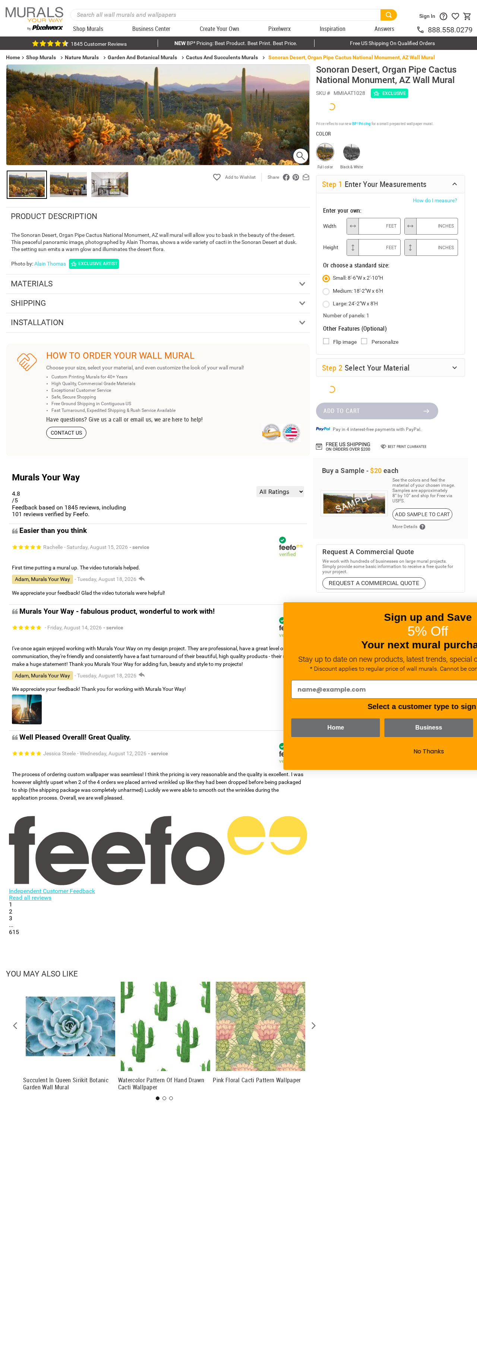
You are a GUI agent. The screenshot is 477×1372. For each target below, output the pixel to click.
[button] (15, 1025)
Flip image (345, 342)
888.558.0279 (450, 29)
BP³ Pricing (361, 123)
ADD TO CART (341, 411)
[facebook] (286, 177)
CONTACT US (66, 433)
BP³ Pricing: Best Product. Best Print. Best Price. (235, 43)
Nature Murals (82, 57)
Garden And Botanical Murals (142, 57)
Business (324, 727)
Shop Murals (41, 57)
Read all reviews (30, 897)
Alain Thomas (50, 264)
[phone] (422, 30)
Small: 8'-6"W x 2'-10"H (358, 278)
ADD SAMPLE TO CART (422, 514)
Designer (417, 727)
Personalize (385, 342)
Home (231, 727)
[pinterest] (296, 177)
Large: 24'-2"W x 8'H (355, 304)
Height (330, 247)
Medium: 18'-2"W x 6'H (358, 291)
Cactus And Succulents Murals (222, 57)
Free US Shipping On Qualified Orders (392, 43)
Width (330, 226)
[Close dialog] (460, 611)
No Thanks (324, 751)
